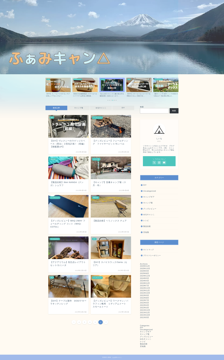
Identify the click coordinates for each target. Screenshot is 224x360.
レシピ (146, 220)
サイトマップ (148, 250)
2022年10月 (145, 293)
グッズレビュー (149, 209)
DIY (123, 108)
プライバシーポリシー (152, 255)
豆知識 (146, 232)
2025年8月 (144, 273)
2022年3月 (144, 308)
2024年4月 (144, 281)
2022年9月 (144, 295)
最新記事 (56, 108)
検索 (142, 107)
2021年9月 (144, 317)
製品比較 (147, 226)
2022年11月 (145, 290)
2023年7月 (144, 286)
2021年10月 (145, 315)
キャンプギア (148, 197)
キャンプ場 (78, 108)
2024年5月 (144, 278)
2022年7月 (144, 300)
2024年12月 (145, 276)
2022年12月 (145, 288)
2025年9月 (144, 271)
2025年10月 (145, 268)
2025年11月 (145, 266)
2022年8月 (144, 298)
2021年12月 (145, 310)
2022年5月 (144, 303)
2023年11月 (145, 283)
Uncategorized (149, 191)
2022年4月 (144, 305)
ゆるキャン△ (101, 108)
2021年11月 (145, 312)
